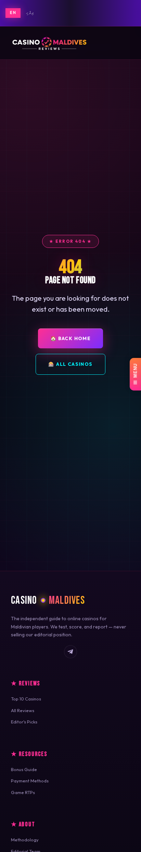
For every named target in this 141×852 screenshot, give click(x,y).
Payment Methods (30, 780)
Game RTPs (23, 792)
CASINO (48, 600)
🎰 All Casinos (70, 364)
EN (13, 12)
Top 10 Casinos (26, 698)
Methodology (25, 839)
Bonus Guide (24, 769)
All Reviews (22, 710)
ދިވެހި (30, 12)
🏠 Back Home (70, 338)
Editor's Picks (24, 721)
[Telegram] (70, 651)
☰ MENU (135, 374)
